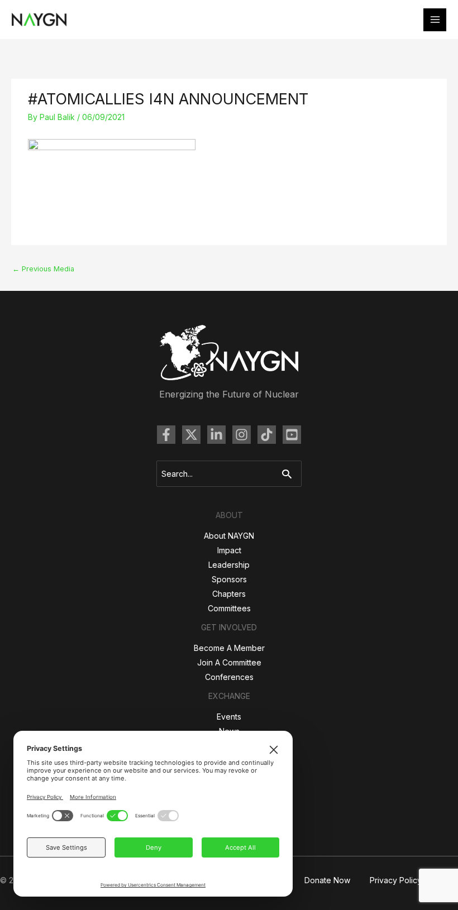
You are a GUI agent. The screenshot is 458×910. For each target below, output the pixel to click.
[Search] (289, 473)
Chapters (229, 593)
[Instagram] (241, 434)
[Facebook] (166, 434)
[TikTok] (266, 434)
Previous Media (43, 269)
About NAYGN (229, 535)
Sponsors (229, 579)
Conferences (229, 677)
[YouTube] (292, 434)
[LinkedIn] (216, 434)
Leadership (229, 564)
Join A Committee (229, 662)
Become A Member (229, 648)
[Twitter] (191, 434)
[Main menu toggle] (435, 20)
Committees (229, 608)
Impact (229, 550)
